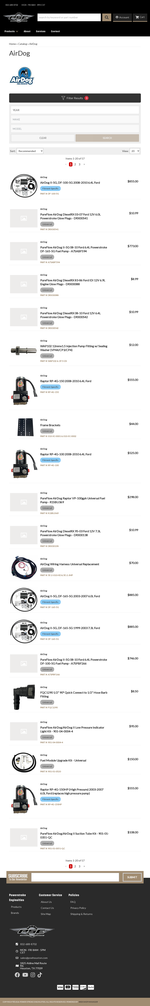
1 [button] (71, 164)
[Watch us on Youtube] (25, 975)
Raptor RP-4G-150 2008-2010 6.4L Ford (65, 381)
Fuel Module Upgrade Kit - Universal (63, 760)
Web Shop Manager (88, 1002)
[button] (74, 17)
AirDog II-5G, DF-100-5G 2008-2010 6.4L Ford (70, 182)
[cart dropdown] (140, 18)
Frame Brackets (50, 425)
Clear (42, 137)
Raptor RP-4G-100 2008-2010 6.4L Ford (65, 454)
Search (107, 137)
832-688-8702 (28, 944)
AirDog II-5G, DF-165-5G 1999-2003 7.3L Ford (70, 628)
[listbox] (75, 110)
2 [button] (75, 164)
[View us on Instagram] (33, 975)
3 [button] (79, 164)
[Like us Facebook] (17, 975)
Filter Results (77, 98)
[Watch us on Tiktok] (40, 975)
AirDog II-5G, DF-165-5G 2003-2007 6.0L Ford (70, 596)
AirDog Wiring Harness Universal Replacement (69, 564)
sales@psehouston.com (34, 958)
